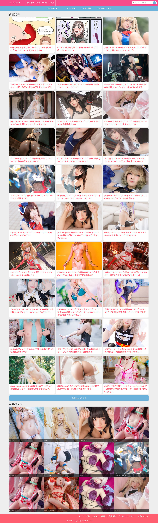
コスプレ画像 (70, 8)
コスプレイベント (104, 8)
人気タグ (95, 516)
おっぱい (30, 3)
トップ (81, 516)
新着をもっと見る (79, 398)
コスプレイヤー (53, 8)
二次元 (51, 3)
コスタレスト (14, 2)
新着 (88, 516)
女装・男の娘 (41, 3)
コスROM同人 (86, 8)
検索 (103, 516)
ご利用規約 (111, 516)
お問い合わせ (143, 516)
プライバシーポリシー (126, 516)
